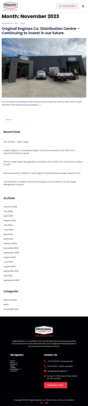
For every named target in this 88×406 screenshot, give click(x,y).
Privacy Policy (51, 400)
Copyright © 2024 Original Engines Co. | (30, 400)
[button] (83, 6)
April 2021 (8, 275)
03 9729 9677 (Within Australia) (60, 366)
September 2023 (11, 252)
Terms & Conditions (66, 400)
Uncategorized (10, 309)
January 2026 (10, 206)
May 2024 (8, 234)
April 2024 (8, 239)
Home (12, 361)
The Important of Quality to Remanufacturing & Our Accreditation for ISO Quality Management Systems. (39, 183)
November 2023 (11, 248)
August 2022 (9, 266)
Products (13, 364)
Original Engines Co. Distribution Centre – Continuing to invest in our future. (41, 30)
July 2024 (8, 225)
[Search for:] (21, 120)
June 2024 (8, 229)
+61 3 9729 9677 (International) (60, 361)
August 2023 (9, 257)
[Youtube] (46, 403)
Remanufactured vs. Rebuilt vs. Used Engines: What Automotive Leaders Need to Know (41, 173)
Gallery (13, 367)
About (12, 362)
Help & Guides (10, 300)
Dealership (14, 369)
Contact (13, 371)
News (23, 23)
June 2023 (8, 262)
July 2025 (8, 211)
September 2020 (11, 280)
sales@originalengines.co (57, 371)
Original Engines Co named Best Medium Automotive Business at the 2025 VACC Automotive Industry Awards (39, 152)
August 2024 (9, 220)
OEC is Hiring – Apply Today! (16, 142)
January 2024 (10, 243)
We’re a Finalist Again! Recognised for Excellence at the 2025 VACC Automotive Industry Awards (43, 163)
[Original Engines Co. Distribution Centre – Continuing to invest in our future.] (44, 68)
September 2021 (11, 271)
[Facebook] (41, 403)
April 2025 (8, 216)
